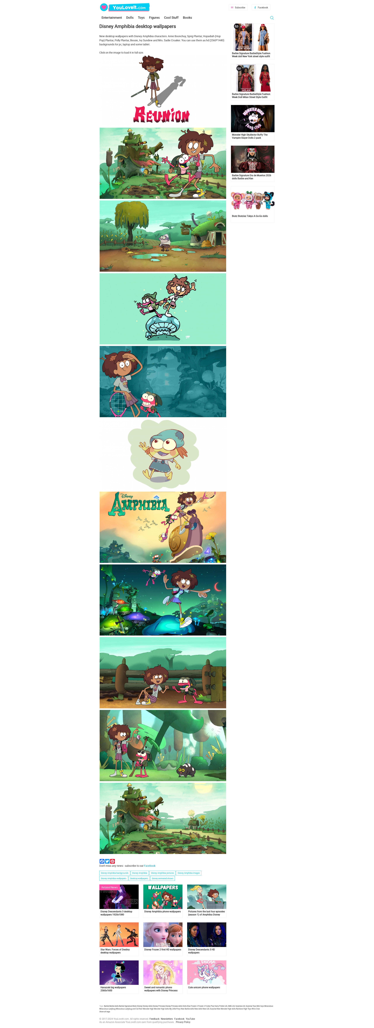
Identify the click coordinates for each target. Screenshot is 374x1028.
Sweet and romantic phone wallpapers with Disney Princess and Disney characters (161, 989)
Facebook (263, 7)
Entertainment (112, 17)
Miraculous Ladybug (107, 1009)
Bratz (135, 1006)
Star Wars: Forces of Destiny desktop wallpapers (115, 951)
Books (187, 17)
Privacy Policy (183, 1022)
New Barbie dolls (187, 1009)
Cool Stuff (171, 17)
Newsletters (167, 1018)
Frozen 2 (201, 1006)
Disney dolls (147, 1006)
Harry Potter (219, 1006)
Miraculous (268, 1006)
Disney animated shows (162, 878)
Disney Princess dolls (174, 1006)
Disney (139, 1006)
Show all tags (104, 1011)
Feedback (154, 1018)
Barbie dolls (114, 1006)
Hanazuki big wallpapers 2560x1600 (113, 989)
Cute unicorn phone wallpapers (204, 987)
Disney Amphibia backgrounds (114, 873)
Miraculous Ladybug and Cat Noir (129, 1009)
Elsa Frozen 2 (192, 1006)
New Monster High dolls (226, 1009)
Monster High (148, 1009)
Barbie (106, 1006)
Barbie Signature (125, 1006)
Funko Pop (209, 1006)
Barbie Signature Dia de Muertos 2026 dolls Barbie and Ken (251, 177)
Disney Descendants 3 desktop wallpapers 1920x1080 (116, 913)
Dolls (130, 17)
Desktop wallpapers (139, 878)
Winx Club (256, 1009)
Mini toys (260, 1006)
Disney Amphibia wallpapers (113, 878)
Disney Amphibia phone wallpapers (162, 911)
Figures (154, 17)
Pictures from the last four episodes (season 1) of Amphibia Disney (206, 913)
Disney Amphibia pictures (162, 873)
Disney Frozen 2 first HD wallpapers (162, 949)
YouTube (190, 1018)
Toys (141, 17)
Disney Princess (159, 1006)
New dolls (198, 1009)
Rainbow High (241, 1009)
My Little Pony (174, 1009)
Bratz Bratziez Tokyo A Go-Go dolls (250, 216)
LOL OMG (228, 1006)
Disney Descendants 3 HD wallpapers (201, 951)
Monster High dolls (161, 1009)
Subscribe (240, 7)
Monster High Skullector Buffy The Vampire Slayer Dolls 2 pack (249, 136)
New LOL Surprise (209, 1009)
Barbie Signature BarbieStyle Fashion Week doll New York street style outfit (251, 55)
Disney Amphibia (139, 873)
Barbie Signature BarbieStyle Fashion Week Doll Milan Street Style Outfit (251, 96)
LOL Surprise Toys (249, 1006)
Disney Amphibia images (189, 873)
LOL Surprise (237, 1006)
